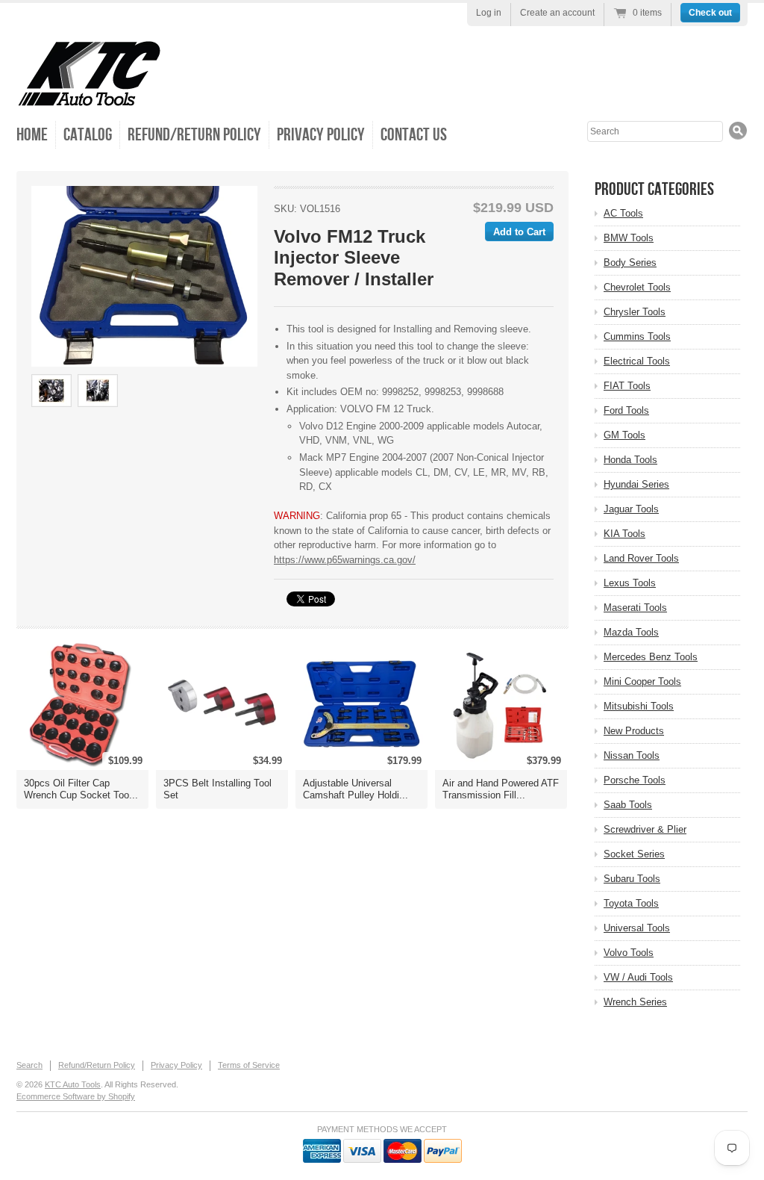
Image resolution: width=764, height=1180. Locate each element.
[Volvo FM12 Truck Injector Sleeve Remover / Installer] (144, 276)
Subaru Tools (632, 878)
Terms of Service (249, 1065)
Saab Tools (628, 804)
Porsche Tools (635, 780)
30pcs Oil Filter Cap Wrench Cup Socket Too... (81, 789)
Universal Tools (637, 928)
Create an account (557, 12)
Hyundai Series (636, 484)
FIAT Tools (627, 385)
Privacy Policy (321, 135)
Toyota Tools (631, 903)
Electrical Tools (637, 361)
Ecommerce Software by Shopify (75, 1096)
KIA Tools (624, 533)
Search (29, 1065)
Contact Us (414, 135)
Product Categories (654, 189)
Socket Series (634, 854)
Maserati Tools (635, 607)
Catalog (87, 135)
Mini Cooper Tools (642, 681)
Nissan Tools (632, 755)
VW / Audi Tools (638, 977)
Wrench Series (635, 1001)
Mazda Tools (631, 632)
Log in (488, 12)
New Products (634, 730)
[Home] (89, 96)
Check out (710, 12)
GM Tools (624, 435)
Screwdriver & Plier (645, 829)
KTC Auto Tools (73, 1084)
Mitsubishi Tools (639, 706)
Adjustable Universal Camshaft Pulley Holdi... (355, 789)
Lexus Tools (630, 583)
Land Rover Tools (641, 558)
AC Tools (623, 213)
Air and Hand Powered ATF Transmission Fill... (500, 789)
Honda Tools (630, 459)
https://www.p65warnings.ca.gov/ (345, 559)
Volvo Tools (629, 952)
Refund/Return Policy (194, 135)
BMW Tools (629, 237)
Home (32, 135)
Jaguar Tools (631, 509)
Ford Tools (626, 410)
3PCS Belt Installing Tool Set (217, 789)
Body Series (630, 262)
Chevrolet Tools (637, 287)
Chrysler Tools (635, 311)
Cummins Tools (637, 336)
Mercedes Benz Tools (651, 656)
